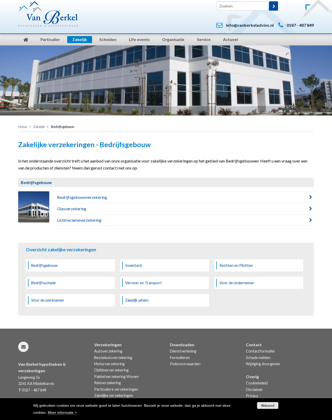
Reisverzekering (107, 383)
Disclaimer (254, 389)
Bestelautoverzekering (113, 357)
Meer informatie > (62, 412)
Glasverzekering (71, 208)
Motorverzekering (109, 364)
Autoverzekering (108, 351)
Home (22, 127)
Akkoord (267, 405)
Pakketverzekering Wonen (116, 376)
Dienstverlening (183, 351)
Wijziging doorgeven (263, 364)
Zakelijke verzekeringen (113, 395)
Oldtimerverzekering (111, 370)
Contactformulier (260, 351)
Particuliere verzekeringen (116, 389)
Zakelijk (39, 127)
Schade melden (258, 357)
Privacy (252, 396)
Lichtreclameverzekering (79, 220)
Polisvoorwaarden (185, 364)
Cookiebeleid (257, 383)
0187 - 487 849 (300, 25)
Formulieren (180, 357)
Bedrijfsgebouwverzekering (82, 197)
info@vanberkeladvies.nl (250, 25)
